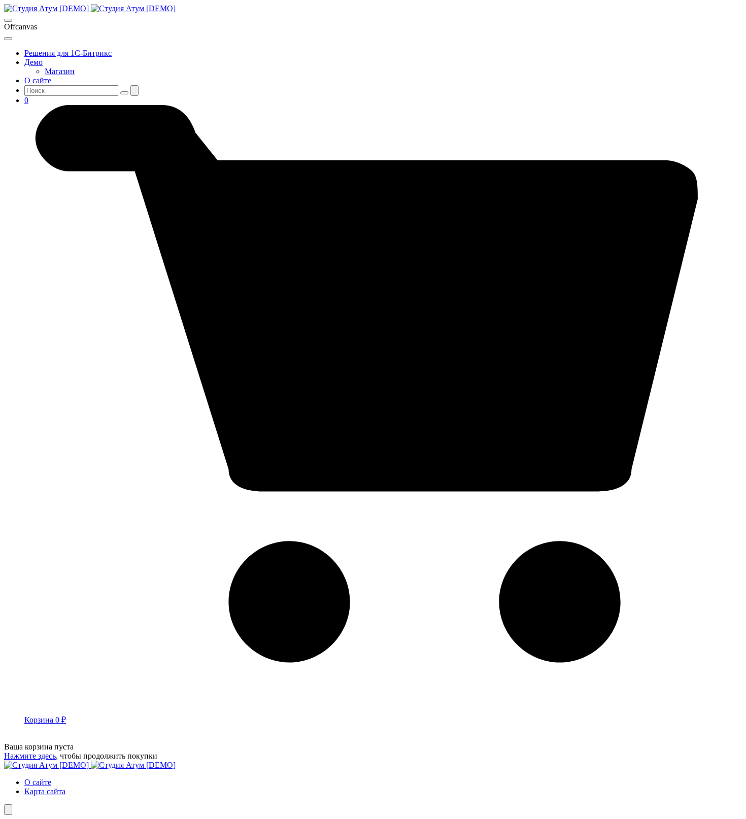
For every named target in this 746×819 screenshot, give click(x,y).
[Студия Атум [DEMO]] (90, 8)
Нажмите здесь (30, 756)
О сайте (37, 782)
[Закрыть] (8, 38)
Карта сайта (44, 791)
